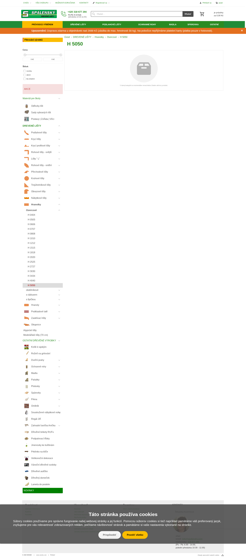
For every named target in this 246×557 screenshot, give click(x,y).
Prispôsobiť (109, 535)
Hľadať (188, 14)
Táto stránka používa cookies (123, 514)
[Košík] (211, 14)
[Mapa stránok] (222, 555)
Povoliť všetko (135, 535)
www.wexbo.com (41, 555)
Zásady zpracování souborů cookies (208, 555)
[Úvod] (39, 14)
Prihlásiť (52, 555)
